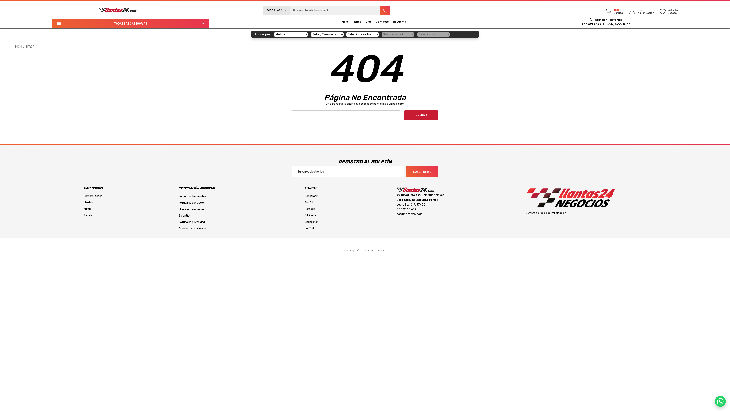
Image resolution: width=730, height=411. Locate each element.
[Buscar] (385, 10)
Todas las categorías (130, 23)
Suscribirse (422, 172)
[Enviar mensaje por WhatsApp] (720, 401)
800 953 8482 (591, 24)
